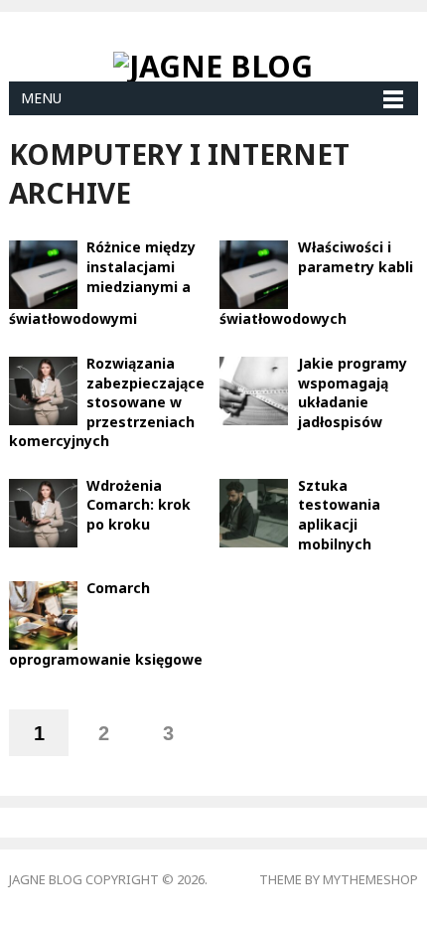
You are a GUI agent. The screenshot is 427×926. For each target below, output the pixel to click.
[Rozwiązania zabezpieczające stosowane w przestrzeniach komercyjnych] (43, 389)
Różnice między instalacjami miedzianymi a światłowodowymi (103, 282)
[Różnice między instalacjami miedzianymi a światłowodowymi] (43, 273)
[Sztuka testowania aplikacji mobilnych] (253, 511)
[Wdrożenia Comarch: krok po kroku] (43, 511)
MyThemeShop (370, 879)
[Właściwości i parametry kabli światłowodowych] (253, 273)
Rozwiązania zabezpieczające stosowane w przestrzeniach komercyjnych (107, 402)
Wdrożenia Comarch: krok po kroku (138, 505)
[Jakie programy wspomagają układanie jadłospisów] (253, 389)
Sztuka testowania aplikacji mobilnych (339, 514)
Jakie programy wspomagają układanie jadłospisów (352, 392)
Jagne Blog (45, 879)
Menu (41, 97)
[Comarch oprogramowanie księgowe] (43, 614)
